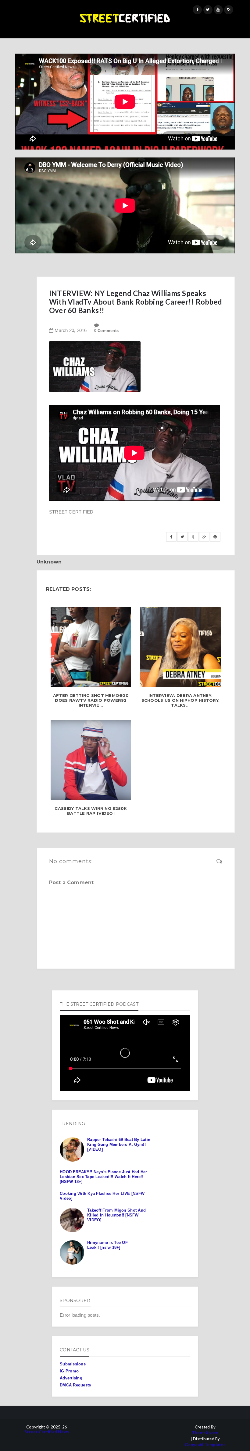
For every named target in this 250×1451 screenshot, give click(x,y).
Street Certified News (46, 1432)
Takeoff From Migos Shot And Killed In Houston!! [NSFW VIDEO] (116, 1215)
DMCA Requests (75, 1385)
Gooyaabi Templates (205, 1444)
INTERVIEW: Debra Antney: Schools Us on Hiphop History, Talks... (180, 700)
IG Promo (69, 1371)
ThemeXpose (205, 1433)
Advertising (71, 1378)
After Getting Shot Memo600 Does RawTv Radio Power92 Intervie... (91, 700)
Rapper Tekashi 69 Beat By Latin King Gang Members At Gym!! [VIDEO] (118, 1144)
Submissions (73, 1364)
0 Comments (106, 330)
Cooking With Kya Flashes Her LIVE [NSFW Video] (102, 1196)
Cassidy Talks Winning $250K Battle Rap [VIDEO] (91, 811)
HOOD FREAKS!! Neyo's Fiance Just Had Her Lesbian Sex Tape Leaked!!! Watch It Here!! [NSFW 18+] (103, 1177)
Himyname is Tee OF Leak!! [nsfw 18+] (107, 1245)
